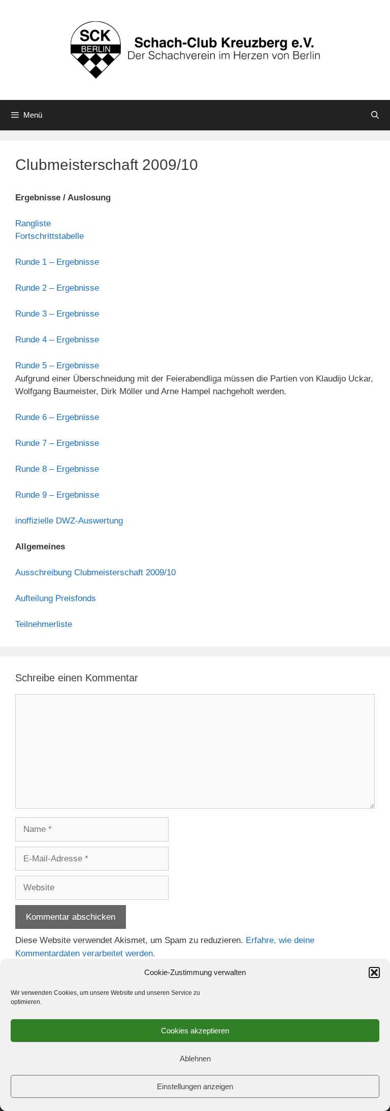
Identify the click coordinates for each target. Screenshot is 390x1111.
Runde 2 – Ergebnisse (57, 288)
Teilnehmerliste (43, 624)
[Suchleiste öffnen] (375, 115)
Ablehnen (195, 1058)
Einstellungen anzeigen (195, 1086)
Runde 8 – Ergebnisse (57, 469)
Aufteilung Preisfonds (55, 598)
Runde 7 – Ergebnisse (57, 443)
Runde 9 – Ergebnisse (57, 495)
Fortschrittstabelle (49, 236)
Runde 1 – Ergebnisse (57, 262)
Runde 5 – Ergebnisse (57, 365)
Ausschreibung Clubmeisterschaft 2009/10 (95, 572)
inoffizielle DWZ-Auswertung (69, 521)
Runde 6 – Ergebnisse (57, 417)
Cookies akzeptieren (195, 1030)
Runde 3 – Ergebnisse (57, 314)
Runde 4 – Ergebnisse (57, 339)
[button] (374, 972)
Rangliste (33, 223)
